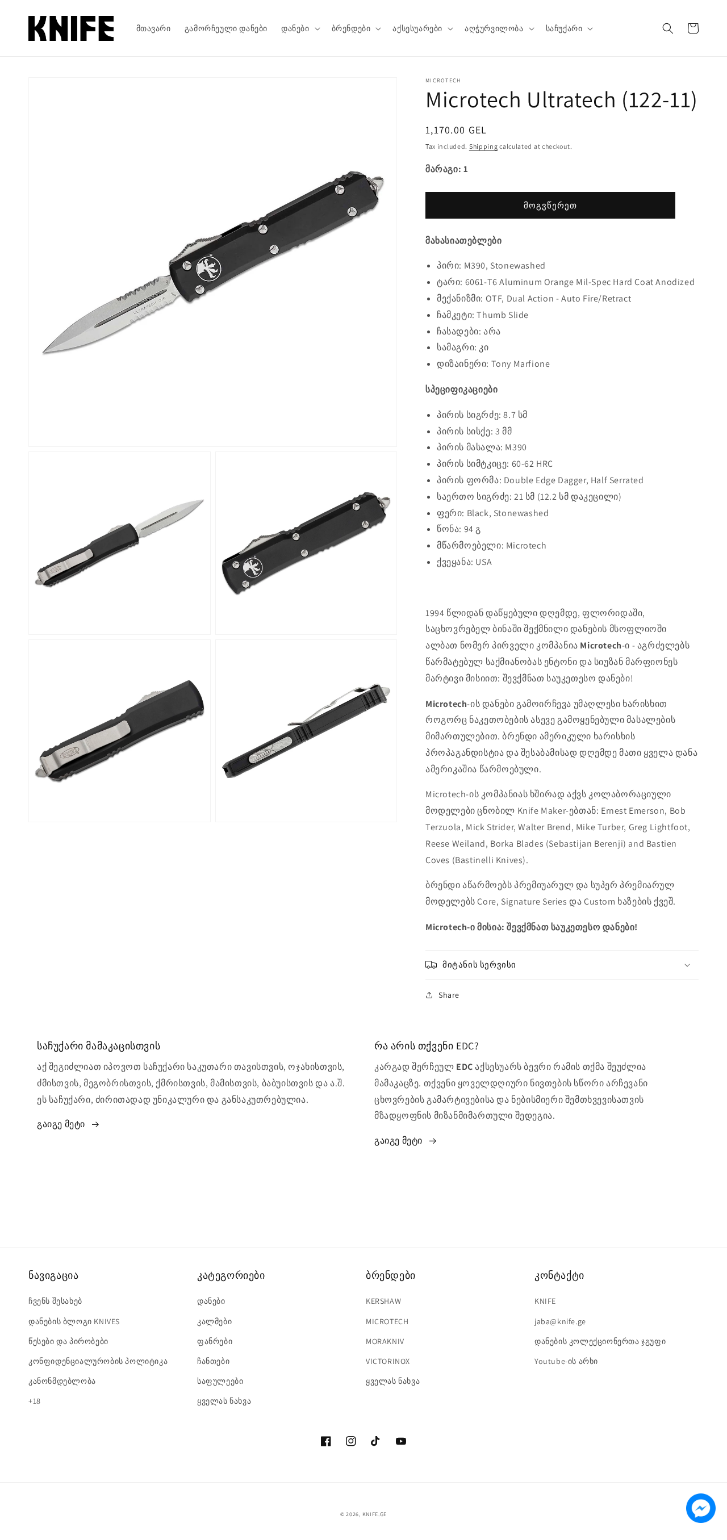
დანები (211, 1301)
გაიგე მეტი (61, 1124)
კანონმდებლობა (62, 1381)
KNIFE (545, 1301)
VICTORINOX (388, 1361)
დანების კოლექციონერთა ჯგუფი (600, 1341)
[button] (299, 28)
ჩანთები (213, 1361)
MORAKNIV (385, 1341)
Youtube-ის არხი (566, 1361)
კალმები (214, 1321)
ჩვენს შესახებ (55, 1301)
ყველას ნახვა (224, 1401)
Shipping (483, 146)
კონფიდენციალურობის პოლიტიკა (98, 1361)
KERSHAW (383, 1301)
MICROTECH (387, 1321)
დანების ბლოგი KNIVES (74, 1321)
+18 (34, 1401)
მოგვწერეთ (550, 205)
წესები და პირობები (68, 1341)
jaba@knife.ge (560, 1321)
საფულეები (220, 1381)
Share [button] (448, 995)
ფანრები (214, 1341)
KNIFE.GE (374, 1514)
